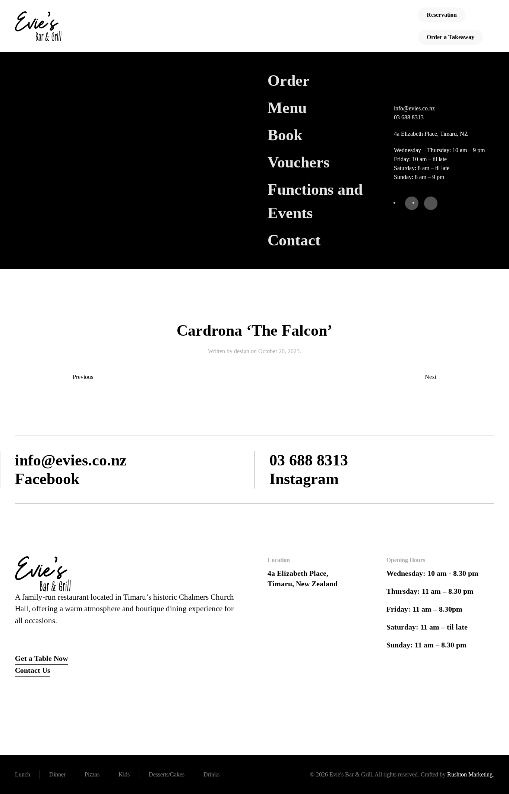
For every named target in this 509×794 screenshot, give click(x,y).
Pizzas (92, 774)
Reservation (442, 15)
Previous (83, 377)
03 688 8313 (409, 117)
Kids (124, 774)
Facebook (47, 478)
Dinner (57, 774)
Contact (294, 240)
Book (285, 135)
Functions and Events (315, 201)
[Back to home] (38, 26)
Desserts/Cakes (166, 774)
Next (430, 377)
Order (289, 80)
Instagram (304, 478)
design (241, 351)
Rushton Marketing (470, 774)
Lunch (22, 774)
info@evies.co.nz (414, 108)
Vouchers (298, 162)
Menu (287, 107)
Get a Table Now (41, 658)
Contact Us (32, 670)
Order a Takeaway (450, 37)
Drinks (211, 774)
